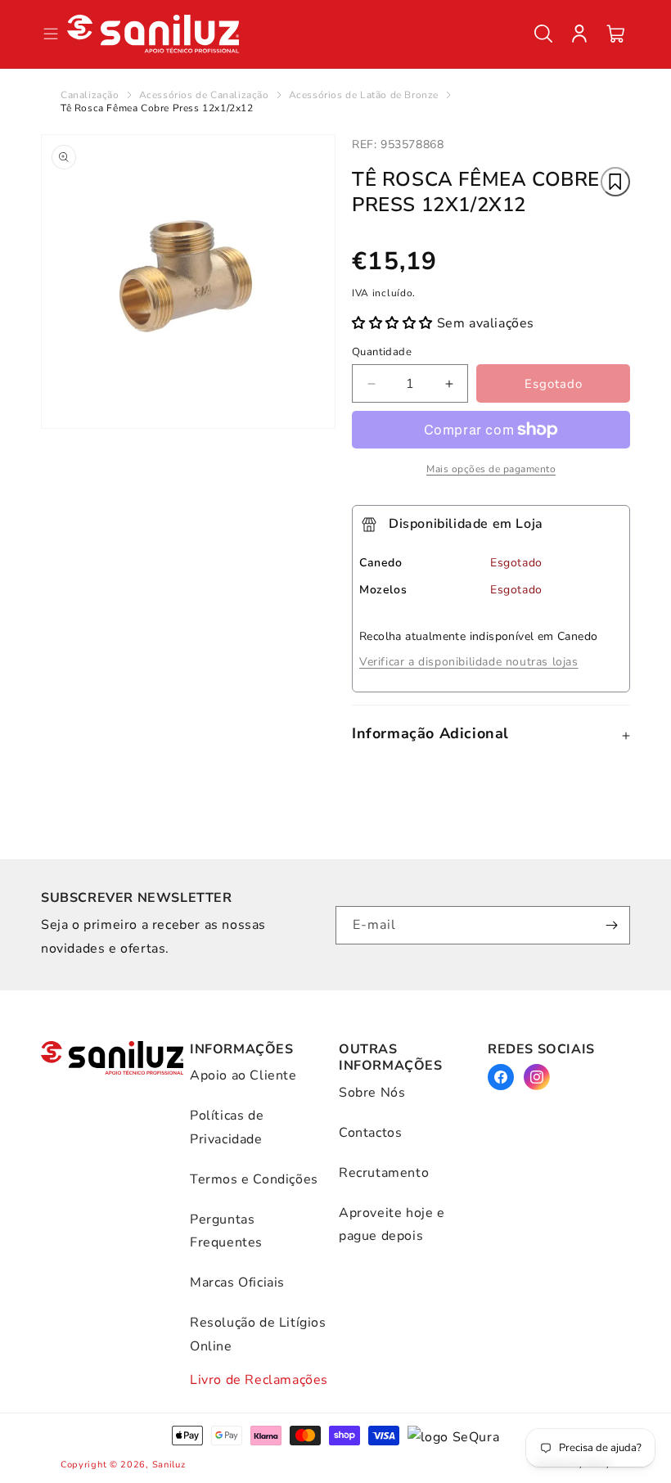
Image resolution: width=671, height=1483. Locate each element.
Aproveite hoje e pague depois (392, 1225)
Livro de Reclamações (259, 1380)
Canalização (90, 94)
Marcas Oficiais (237, 1282)
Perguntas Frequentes (226, 1231)
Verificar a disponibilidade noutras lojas (469, 661)
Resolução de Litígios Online (258, 1334)
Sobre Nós (372, 1093)
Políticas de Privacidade (226, 1127)
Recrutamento (384, 1173)
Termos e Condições (254, 1179)
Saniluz (169, 1464)
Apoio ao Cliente (243, 1075)
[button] (543, 34)
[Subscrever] (611, 925)
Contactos (370, 1133)
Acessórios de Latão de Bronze (364, 94)
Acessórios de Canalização (204, 94)
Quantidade (382, 352)
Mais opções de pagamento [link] (491, 469)
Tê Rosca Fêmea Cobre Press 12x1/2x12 (157, 108)
